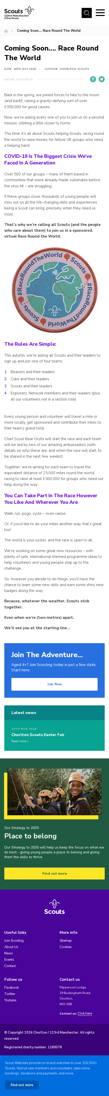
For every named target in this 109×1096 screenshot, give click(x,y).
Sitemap (66, 940)
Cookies (66, 947)
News (8, 953)
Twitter (9, 994)
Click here (85, 1013)
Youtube (10, 1000)
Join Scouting (14, 940)
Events (9, 959)
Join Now (54, 684)
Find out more (54, 873)
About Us (11, 947)
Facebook (11, 987)
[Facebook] (93, 79)
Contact (10, 966)
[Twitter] (102, 79)
